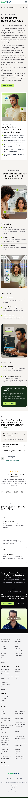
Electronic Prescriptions (7, 725)
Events (16, 673)
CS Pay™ (17, 646)
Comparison (4, 653)
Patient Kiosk (4, 744)
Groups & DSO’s (5, 671)
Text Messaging (18, 753)
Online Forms (18, 729)
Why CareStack (5, 641)
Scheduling (17, 749)
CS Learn (17, 731)
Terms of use (14, 785)
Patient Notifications (6, 747)
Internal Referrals (5, 727)
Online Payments (5, 736)
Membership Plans (19, 726)
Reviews (3, 646)
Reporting (3, 732)
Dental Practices (5, 669)
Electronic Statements (20, 709)
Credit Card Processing (6, 718)
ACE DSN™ (17, 648)
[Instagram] (17, 779)
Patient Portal (4, 749)
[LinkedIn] (7, 779)
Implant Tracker (18, 716)
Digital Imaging (4, 722)
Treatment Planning (19, 756)
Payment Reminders (6, 756)
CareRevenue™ (18, 650)
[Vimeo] (21, 779)
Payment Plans (5, 753)
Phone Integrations (19, 736)
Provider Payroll (5, 758)
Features (3, 706)
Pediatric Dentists (5, 684)
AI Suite (3, 662)
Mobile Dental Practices (7, 676)
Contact (3, 703)
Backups (3, 711)
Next (23, 5)
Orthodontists (4, 689)
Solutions (17, 639)
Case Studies (4, 644)
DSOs (13, 77)
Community (17, 669)
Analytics (3, 729)
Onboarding (4, 648)
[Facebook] (14, 779)
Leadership (3, 698)
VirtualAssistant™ (19, 653)
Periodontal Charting (20, 738)
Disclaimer (14, 787)
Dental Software (5, 639)
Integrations (4, 650)
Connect (17, 666)
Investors (17, 678)
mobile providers (9, 78)
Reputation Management (21, 743)
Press (2, 700)
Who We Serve (5, 666)
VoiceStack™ (18, 641)
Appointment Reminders (7, 709)
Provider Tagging (19, 758)
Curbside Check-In (5, 720)
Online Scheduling (5, 738)
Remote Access (18, 740)
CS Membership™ (19, 655)
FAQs (2, 655)
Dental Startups (5, 673)
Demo (2, 657)
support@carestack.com (12, 460)
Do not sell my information (14, 791)
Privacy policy (14, 789)
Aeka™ (16, 644)
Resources (17, 671)
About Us (3, 693)
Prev (4, 5)
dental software (14, 73)
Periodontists (4, 682)
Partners (17, 676)
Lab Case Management (20, 724)
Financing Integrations (20, 711)
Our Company (4, 696)
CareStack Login (5, 660)
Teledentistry (18, 751)
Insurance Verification (20, 722)
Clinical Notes (4, 716)
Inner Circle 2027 (5, 765)
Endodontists (4, 686)
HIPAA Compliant (19, 713)
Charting (3, 713)
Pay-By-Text (4, 751)
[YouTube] (10, 779)
